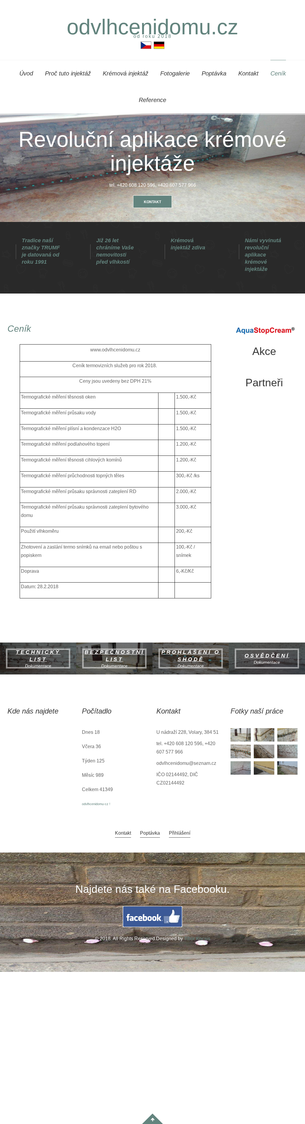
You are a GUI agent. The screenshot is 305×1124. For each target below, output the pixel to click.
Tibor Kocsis (197, 938)
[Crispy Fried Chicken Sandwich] (264, 734)
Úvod (26, 73)
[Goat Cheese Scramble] (287, 751)
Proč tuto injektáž (68, 73)
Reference (152, 100)
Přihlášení (179, 833)
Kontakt (248, 73)
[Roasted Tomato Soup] (264, 767)
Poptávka (214, 73)
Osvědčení (267, 656)
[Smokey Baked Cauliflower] (264, 751)
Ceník (278, 73)
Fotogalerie (175, 73)
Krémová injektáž (125, 73)
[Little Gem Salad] (287, 767)
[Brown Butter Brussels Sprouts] (241, 751)
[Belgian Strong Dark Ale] (287, 734)
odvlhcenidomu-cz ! (96, 804)
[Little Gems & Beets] (241, 767)
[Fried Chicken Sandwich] (241, 734)
